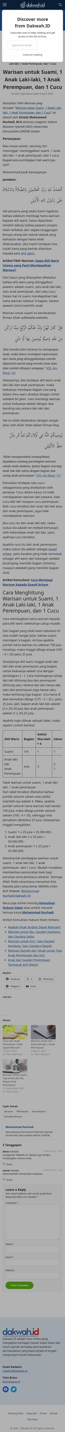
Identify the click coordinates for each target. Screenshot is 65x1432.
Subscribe (47, 45)
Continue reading (32, 54)
